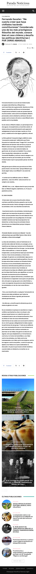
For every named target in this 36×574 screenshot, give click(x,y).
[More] (24, 52)
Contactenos (30, 568)
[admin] (3, 44)
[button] (33, 10)
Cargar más (17, 561)
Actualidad (18, 442)
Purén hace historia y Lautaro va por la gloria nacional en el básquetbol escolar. (23, 541)
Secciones (11, 568)
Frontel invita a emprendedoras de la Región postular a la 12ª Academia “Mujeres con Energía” (22, 553)
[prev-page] (3, 490)
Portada (5, 568)
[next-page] (6, 490)
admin (15, 44)
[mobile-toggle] (3, 10)
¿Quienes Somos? (20, 568)
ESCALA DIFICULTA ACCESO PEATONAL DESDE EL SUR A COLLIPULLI (18, 411)
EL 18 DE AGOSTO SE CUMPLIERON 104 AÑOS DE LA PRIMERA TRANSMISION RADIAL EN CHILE (18, 482)
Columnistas (6, 16)
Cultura (18, 407)
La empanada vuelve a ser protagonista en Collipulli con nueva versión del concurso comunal (18, 446)
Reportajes (16, 548)
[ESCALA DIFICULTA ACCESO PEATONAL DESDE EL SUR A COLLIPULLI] (18, 396)
